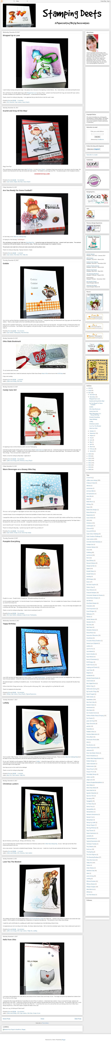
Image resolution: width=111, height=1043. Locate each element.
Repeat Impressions (92, 269)
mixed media (90, 680)
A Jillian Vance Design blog (50, 843)
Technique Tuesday (92, 844)
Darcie (88, 557)
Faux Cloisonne (91, 590)
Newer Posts (6, 1019)
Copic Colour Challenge (93, 533)
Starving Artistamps (91, 827)
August (92, 435)
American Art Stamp (92, 285)
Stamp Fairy (90, 806)
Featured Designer (91, 592)
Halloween (19, 615)
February (92, 448)
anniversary (90, 488)
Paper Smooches (91, 723)
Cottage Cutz (90, 544)
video (88, 873)
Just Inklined (90, 651)
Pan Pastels (90, 718)
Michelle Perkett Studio (92, 678)
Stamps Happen (91, 825)
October (92, 431)
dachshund (89, 555)
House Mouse (90, 632)
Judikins (89, 646)
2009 (89, 469)
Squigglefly (89, 801)
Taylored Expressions (31, 694)
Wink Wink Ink (90, 889)
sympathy (89, 836)
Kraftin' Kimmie (90, 664)
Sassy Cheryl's (25, 102)
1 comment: (20, 253)
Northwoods (90, 707)
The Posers (30, 169)
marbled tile (90, 675)
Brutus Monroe (90, 512)
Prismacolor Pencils (92, 739)
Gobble (6, 263)
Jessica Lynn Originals (92, 643)
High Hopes (90, 627)
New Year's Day (91, 702)
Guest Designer (91, 611)
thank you (89, 849)
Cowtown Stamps (91, 547)
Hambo (88, 616)
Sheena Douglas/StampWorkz (94, 782)
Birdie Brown (90, 501)
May (91, 442)
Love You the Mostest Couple (36, 918)
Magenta (89, 672)
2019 (89, 388)
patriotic (89, 726)
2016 (89, 454)
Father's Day (90, 587)
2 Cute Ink (89, 477)
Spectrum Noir (90, 795)
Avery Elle (89, 496)
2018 (89, 390)
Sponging (89, 798)
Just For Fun (90, 648)
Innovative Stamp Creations (94, 640)
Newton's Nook (90, 705)
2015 (89, 456)
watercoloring (90, 876)
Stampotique (90, 819)
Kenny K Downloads (92, 659)
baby (8, 775)
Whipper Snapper (91, 886)
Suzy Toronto (90, 830)
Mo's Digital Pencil (91, 683)
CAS (8, 102)
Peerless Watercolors (92, 734)
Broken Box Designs (92, 509)
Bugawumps (90, 515)
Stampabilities (90, 809)
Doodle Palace (90, 571)
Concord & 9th (90, 531)
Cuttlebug (89, 552)
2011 (89, 465)
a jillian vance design (11, 381)
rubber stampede (91, 763)
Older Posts (78, 1019)
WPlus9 (88, 892)
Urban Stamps (90, 868)
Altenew (89, 485)
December (92, 394)
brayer (88, 507)
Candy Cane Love (40, 449)
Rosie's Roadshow (91, 755)
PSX (21, 254)
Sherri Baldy (90, 785)
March (91, 446)
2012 (89, 462)
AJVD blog (59, 373)
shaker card (90, 777)
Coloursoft (89, 528)
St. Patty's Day (90, 803)
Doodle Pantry (90, 574)
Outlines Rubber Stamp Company (95, 715)
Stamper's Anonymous (92, 814)
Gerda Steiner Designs (92, 598)
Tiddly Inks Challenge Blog (19, 236)
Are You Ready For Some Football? (17, 190)
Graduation (89, 606)
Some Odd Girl (90, 790)
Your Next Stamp (91, 894)
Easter (88, 582)
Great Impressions (91, 608)
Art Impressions (91, 493)
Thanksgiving (17, 332)
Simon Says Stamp (26, 532)
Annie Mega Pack (30, 242)
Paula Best (89, 729)
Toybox (88, 865)
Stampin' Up (90, 817)
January (92, 451)
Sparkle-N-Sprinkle (91, 793)
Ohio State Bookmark (12, 341)
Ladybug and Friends (92, 667)
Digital (15, 181)
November (92, 396)
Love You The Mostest (12, 862)
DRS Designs (90, 258)
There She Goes (25, 332)
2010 (89, 467)
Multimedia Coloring (92, 688)
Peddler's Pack (90, 731)
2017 (89, 392)
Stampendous (90, 811)
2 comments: (20, 100)
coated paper (90, 525)
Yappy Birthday (9, 624)
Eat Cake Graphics (91, 584)
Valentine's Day (90, 870)
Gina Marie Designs (92, 603)
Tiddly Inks (25, 254)
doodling (89, 576)
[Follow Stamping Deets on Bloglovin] (94, 150)
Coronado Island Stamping (93, 541)
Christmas (11, 102)
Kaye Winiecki (90, 656)
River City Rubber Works (93, 753)
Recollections (90, 745)
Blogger (63, 1039)
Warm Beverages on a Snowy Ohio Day (19, 469)
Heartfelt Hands (41, 677)
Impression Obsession (92, 635)
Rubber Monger (91, 761)
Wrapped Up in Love (11, 35)
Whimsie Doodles (91, 881)
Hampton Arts (90, 622)
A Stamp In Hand (91, 483)
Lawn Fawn (89, 670)
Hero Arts (89, 624)
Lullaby (6, 703)
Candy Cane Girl (10, 390)
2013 (89, 460)
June (91, 440)
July (91, 437)
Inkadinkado (90, 638)
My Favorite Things (91, 281)
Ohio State (20, 181)
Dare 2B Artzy (90, 560)
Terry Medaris (90, 846)
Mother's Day (90, 686)
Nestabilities (90, 699)
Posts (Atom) (45, 1023)
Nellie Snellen (90, 696)
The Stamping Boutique (93, 273)
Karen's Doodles (91, 654)
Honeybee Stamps (91, 630)
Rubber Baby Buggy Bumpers (94, 758)
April (91, 444)
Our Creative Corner (92, 713)
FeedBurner (101, 139)
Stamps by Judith (91, 822)
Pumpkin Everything (11, 541)
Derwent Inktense (91, 563)
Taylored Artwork (91, 838)
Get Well (89, 600)
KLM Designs (90, 662)
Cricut (88, 549)
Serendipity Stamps (92, 774)
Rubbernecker (90, 766)
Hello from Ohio (9, 940)
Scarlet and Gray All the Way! (15, 111)
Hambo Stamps (91, 254)
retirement (89, 750)
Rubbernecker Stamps (92, 262)
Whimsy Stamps (91, 884)
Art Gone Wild (90, 491)
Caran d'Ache (90, 517)
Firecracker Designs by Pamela (95, 595)
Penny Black (90, 737)
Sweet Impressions (91, 833)
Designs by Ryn (91, 565)
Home (42, 1019)
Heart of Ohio (45, 373)
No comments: (21, 180)
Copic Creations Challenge (93, 536)
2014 (89, 458)
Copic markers (18, 102)
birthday (8, 694)
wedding (35, 930)
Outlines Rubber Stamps (93, 266)
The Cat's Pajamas (91, 854)
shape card (89, 779)
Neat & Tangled (90, 694)
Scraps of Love (17, 532)
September (93, 433)
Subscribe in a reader (92, 154)
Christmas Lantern (10, 784)
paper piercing (90, 721)
